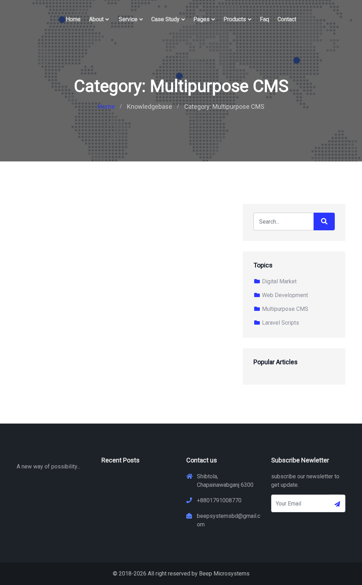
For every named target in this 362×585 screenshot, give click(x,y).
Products (234, 19)
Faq (264, 19)
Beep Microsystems (224, 573)
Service (128, 19)
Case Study (165, 19)
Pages (201, 19)
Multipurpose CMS (284, 309)
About (96, 19)
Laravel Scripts (280, 322)
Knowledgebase (149, 106)
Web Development (284, 295)
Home (73, 19)
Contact (287, 19)
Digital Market (279, 281)
